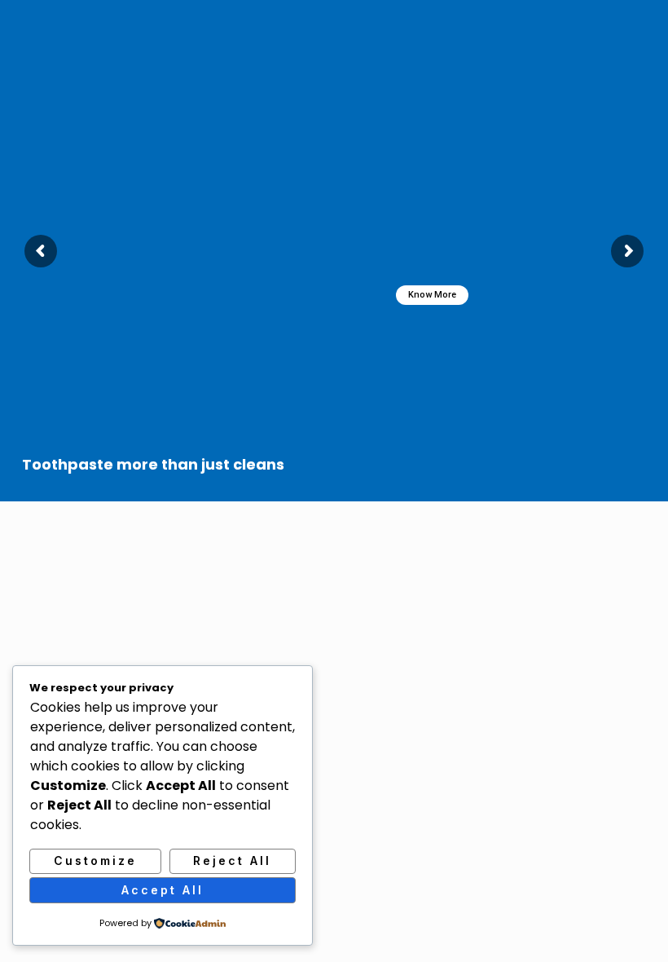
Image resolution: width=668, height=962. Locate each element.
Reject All (232, 860)
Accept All (162, 890)
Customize (95, 860)
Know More (432, 294)
